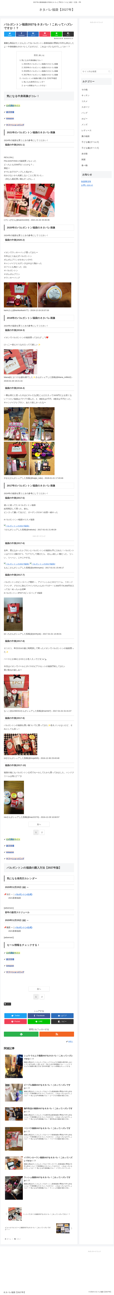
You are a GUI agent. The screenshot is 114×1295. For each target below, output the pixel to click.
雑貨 (83, 159)
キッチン (85, 95)
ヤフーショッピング (15, 125)
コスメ (8, 1004)
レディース (86, 130)
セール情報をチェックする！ (35, 85)
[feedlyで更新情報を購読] (21, 1034)
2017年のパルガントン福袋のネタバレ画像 (41, 75)
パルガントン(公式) (23, 894)
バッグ (84, 113)
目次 (36, 55)
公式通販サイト (13, 106)
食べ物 (84, 165)
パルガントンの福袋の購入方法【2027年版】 (39, 78)
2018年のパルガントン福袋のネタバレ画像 (41, 71)
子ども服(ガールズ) (90, 142)
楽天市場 (10, 112)
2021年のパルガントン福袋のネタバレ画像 (41, 64)
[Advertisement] (96, 49)
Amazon (10, 118)
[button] (109, 71)
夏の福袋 (85, 136)
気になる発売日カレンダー (34, 82)
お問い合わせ (87, 185)
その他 (84, 89)
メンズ (84, 124)
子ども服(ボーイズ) (90, 148)
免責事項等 (86, 181)
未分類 (84, 154)
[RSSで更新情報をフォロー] (56, 1034)
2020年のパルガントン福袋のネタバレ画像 (41, 67)
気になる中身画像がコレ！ (32, 60)
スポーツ (85, 107)
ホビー (84, 119)
